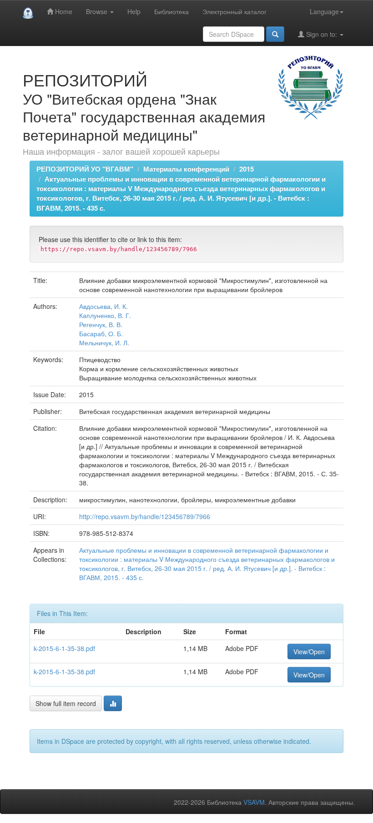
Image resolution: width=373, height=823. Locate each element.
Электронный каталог (234, 11)
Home (62, 11)
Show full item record (65, 703)
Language (324, 11)
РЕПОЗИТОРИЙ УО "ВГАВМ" (84, 169)
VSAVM (254, 802)
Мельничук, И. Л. (104, 342)
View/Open (309, 651)
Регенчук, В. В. (100, 324)
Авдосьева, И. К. (103, 306)
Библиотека (171, 11)
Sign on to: (321, 34)
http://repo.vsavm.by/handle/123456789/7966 (144, 516)
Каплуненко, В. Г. (105, 315)
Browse (97, 11)
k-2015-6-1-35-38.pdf (64, 648)
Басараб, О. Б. (101, 333)
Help (134, 11)
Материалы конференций (186, 169)
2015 (246, 169)
